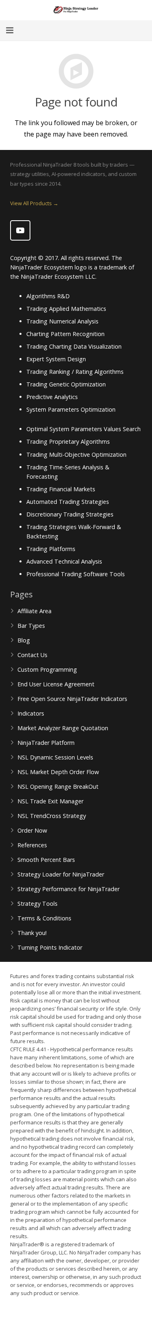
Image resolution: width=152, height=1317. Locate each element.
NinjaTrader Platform (46, 742)
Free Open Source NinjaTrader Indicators (72, 699)
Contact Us (32, 655)
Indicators (30, 713)
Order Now (32, 830)
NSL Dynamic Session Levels (55, 757)
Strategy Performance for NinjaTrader (68, 889)
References (32, 845)
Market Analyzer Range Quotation (62, 728)
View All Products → (34, 203)
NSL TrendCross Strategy (51, 816)
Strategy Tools (37, 903)
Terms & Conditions (44, 918)
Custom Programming (47, 669)
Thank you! (32, 933)
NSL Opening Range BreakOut (57, 786)
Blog (23, 640)
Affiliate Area (34, 611)
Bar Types (31, 625)
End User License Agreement (55, 684)
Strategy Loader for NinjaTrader (60, 874)
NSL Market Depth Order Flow (58, 772)
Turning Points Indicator (49, 947)
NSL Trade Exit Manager (50, 801)
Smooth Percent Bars (46, 860)
